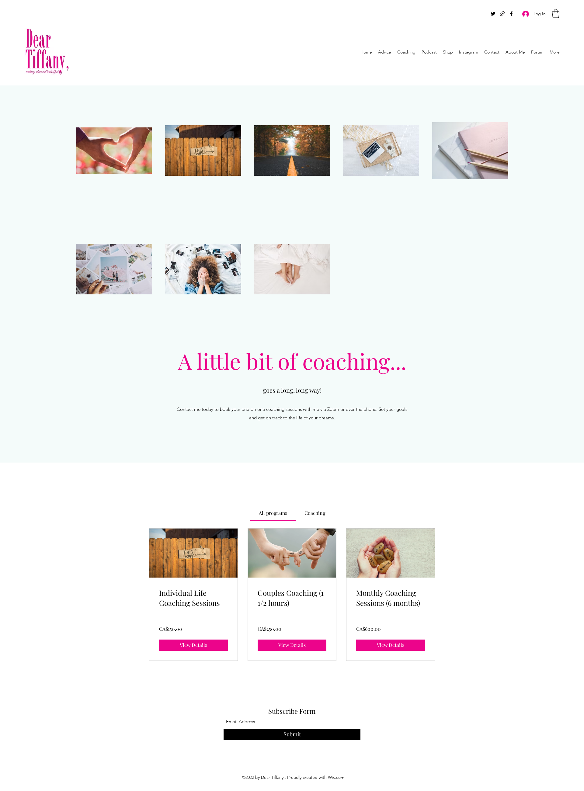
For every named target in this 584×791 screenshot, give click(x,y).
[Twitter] (493, 14)
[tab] (273, 513)
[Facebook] (511, 14)
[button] (555, 13)
